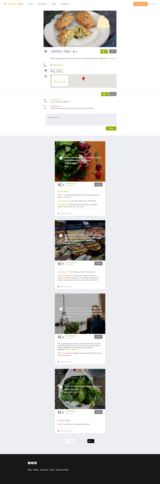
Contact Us (44, 469)
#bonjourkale (111, 58)
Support (36, 469)
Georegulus (62, 420)
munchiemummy (63, 201)
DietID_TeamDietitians (65, 275)
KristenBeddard (58, 65)
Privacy (51, 469)
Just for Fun (56, 51)
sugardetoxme (57, 106)
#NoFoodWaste (63, 191)
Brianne (60, 195)
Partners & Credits (62, 469)
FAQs (30, 469)
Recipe (67, 51)
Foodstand (13, 3)
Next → (90, 441)
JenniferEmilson (57, 99)
